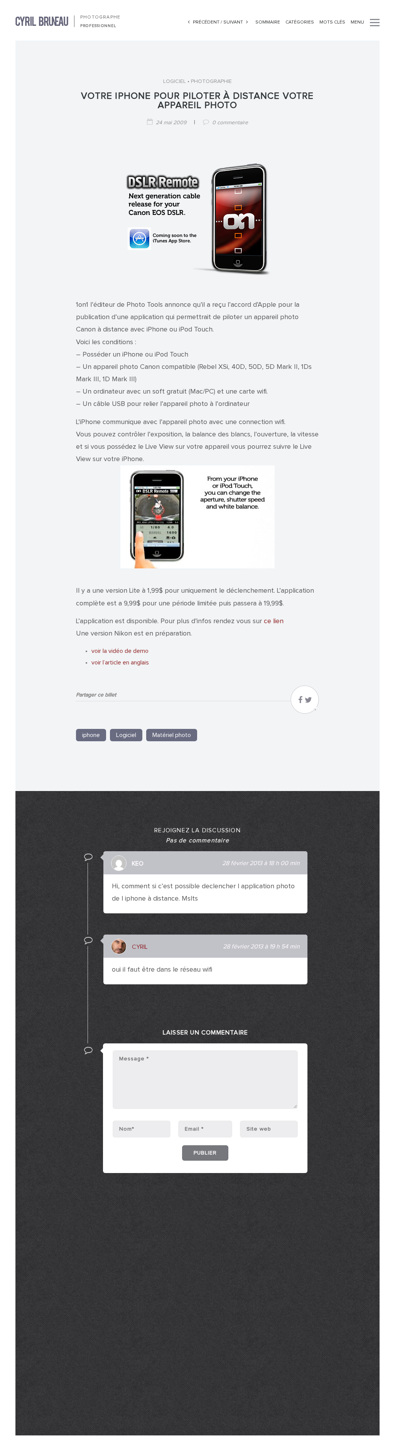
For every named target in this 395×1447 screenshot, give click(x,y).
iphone (91, 735)
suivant (233, 22)
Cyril (140, 947)
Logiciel (174, 81)
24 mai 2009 (171, 122)
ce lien (274, 621)
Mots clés (332, 22)
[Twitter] (308, 702)
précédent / (207, 22)
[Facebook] (300, 702)
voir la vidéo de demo (120, 651)
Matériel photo (171, 735)
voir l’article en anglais (120, 662)
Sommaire (267, 22)
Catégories (299, 22)
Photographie (211, 81)
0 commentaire (230, 122)
